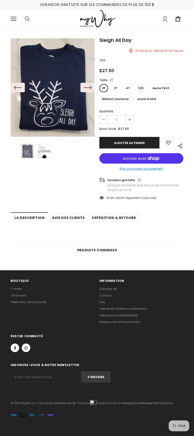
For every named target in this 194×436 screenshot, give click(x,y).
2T (104, 88)
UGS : (103, 60)
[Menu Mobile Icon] (13, 19)
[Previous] (18, 87)
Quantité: (106, 111)
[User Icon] (165, 18)
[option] (53, 87)
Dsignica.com (107, 403)
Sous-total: (108, 129)
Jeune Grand (146, 99)
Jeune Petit (160, 88)
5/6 (141, 88)
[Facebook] (15, 348)
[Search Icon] (32, 19)
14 (107, 198)
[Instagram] (26, 348)
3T (116, 88)
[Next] (87, 87)
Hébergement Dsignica (156, 403)
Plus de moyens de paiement (141, 169)
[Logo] (97, 19)
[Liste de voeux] (168, 142)
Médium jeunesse (115, 99)
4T (128, 88)
